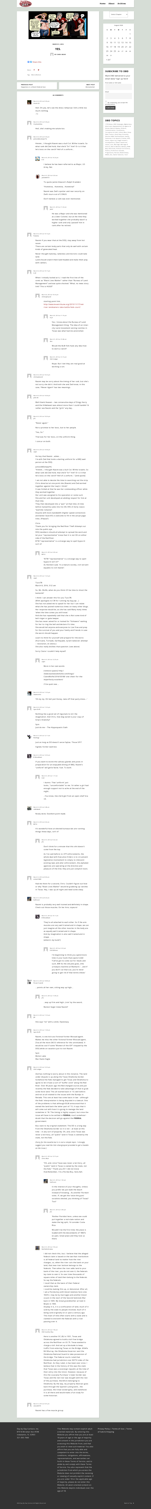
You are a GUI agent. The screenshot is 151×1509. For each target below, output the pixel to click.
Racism (116, 152)
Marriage (117, 144)
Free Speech (116, 138)
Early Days (118, 134)
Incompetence (110, 142)
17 (111, 47)
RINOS (107, 154)
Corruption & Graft (111, 132)
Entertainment (119, 136)
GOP (128, 138)
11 (115, 42)
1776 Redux (109, 124)
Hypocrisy (113, 140)
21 (126, 47)
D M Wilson (54, 950)
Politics (107, 150)
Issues (107, 144)
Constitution (120, 130)
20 (122, 47)
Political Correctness (123, 148)
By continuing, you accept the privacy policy (116, 103)
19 (119, 47)
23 (107, 51)
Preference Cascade (117, 150)
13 (122, 42)
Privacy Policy (104, 1429)
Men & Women (36, 75)
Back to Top (128, 1503)
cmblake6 (36, 809)
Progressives (109, 152)
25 (115, 51)
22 (130, 47)
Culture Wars (123, 132)
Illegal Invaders (122, 140)
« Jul (108, 59)
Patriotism (112, 148)
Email (107, 92)
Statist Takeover (118, 154)
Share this (37, 62)
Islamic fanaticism (121, 142)
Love (111, 144)
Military (124, 146)
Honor (107, 140)
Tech (126, 154)
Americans (108, 126)
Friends (123, 138)
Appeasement (117, 126)
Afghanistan (127, 124)
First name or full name (113, 83)
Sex (111, 154)
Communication (110, 130)
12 (119, 42)
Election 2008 (109, 136)
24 (111, 51)
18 (115, 47)
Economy (125, 134)
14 (126, 42)
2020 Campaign (118, 124)
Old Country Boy (47, 1332)
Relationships (124, 152)
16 (107, 47)
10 (111, 42)
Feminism (108, 138)
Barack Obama (115, 128)
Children (123, 128)
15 (130, 42)
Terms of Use (118, 1429)
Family (127, 136)
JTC (34, 418)
